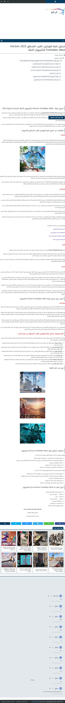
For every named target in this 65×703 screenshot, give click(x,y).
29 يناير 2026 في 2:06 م (57, 611)
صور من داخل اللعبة (54, 73)
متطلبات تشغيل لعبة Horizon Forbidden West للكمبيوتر (46, 77)
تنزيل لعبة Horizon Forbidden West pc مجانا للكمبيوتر (46, 80)
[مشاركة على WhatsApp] (49, 523)
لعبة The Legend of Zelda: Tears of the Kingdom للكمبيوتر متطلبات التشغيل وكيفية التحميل (25, 548)
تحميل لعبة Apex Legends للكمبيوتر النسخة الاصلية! (56, 548)
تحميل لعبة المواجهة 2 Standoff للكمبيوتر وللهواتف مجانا (57, 570)
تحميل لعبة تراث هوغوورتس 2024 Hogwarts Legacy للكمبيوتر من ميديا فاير (9, 570)
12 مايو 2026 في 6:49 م (57, 673)
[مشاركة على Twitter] (16, 523)
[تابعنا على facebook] (7, 1)
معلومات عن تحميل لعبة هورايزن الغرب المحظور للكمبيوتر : (46, 64)
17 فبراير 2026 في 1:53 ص (57, 632)
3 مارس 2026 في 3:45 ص (57, 642)
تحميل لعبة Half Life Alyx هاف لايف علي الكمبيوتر (41, 570)
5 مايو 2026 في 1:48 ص (57, 652)
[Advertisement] (32, 28)
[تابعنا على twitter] (4, 1)
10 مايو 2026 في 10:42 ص (57, 663)
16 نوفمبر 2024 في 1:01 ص (57, 601)
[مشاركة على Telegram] (38, 523)
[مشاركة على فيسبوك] (60, 523)
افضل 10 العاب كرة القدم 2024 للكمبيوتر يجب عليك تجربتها (25, 570)
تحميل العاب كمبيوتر (59, 55)
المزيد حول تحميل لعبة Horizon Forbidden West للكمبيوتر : (45, 67)
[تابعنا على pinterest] (1, 1)
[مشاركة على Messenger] (27, 523)
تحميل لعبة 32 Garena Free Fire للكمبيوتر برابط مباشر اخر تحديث (9, 548)
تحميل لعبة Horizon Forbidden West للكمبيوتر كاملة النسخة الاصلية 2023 (40, 61)
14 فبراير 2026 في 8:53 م (57, 622)
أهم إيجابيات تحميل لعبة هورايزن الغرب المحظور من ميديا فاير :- (44, 70)
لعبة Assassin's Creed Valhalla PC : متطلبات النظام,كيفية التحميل (42, 548)
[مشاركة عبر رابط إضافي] (5, 523)
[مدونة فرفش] (32, 10)
